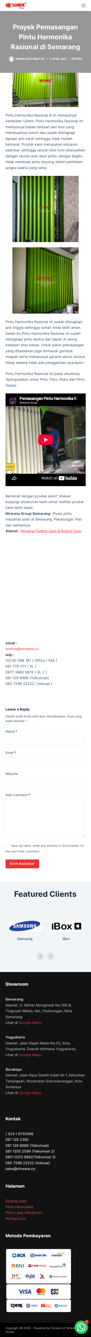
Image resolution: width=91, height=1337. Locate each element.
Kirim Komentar (22, 863)
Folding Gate (16, 1201)
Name (11, 731)
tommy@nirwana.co (22, 649)
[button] (81, 1327)
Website (12, 774)
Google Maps (30, 1022)
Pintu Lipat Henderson (24, 1212)
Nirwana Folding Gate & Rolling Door (51, 531)
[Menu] (83, 6)
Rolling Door (16, 1218)
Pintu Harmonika (19, 1207)
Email (11, 752)
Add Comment (18, 795)
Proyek (77, 58)
